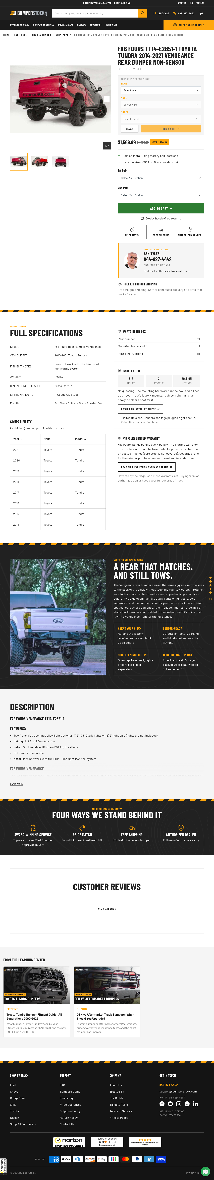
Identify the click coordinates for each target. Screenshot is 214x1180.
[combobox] (95, 13)
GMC (13, 1104)
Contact (200, 3)
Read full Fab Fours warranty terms (144, 467)
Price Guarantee (70, 1104)
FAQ (62, 1085)
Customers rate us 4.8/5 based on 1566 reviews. (144, 1143)
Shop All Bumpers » (23, 1124)
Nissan (14, 1117)
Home (6, 34)
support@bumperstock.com (178, 1091)
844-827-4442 (158, 259)
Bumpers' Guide (70, 1091)
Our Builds (111, 24)
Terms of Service (121, 1111)
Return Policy (69, 1117)
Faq (191, 3)
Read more (16, 783)
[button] (3, 1166)
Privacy (190, 1172)
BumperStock (27, 1172)
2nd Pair (123, 188)
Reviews (81, 24)
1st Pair (122, 171)
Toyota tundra (41, 34)
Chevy (14, 1091)
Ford (13, 1085)
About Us (182, 3)
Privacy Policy (119, 1117)
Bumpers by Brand (19, 24)
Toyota (14, 1111)
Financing (66, 1098)
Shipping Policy (70, 1111)
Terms (200, 1172)
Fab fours (20, 34)
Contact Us (67, 1124)
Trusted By (96, 24)
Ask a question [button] (107, 909)
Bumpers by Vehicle (43, 24)
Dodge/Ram (18, 1098)
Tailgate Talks (65, 24)
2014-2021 (62, 34)
